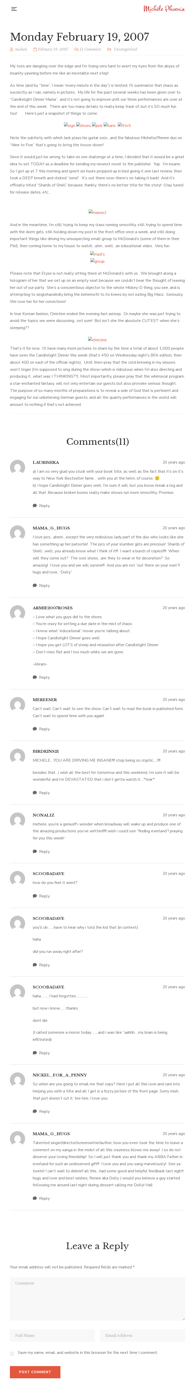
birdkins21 (46, 751)
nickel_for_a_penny (60, 1075)
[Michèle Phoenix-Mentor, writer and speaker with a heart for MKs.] (164, 9)
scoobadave (48, 873)
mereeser (45, 699)
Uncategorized (125, 49)
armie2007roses (53, 607)
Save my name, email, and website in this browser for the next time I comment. (88, 1352)
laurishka (46, 462)
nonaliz (44, 815)
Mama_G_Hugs (51, 528)
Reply (44, 506)
